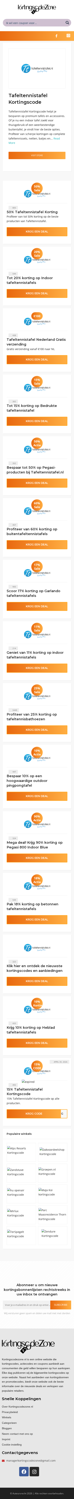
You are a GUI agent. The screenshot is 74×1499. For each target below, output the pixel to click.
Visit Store (37, 155)
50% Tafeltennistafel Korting (32, 212)
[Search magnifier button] (67, 22)
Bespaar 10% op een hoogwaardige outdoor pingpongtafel (27, 780)
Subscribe (61, 1304)
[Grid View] (10, 164)
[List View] (14, 164)
